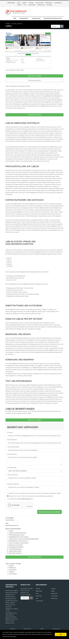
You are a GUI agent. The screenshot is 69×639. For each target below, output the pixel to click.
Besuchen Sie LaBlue (34, 557)
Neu (24, 4)
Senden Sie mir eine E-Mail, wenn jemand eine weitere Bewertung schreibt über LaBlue (35, 493)
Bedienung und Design (16, 545)
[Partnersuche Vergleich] (16, 11)
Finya (18, 2)
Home (14, 18)
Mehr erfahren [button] (13, 636)
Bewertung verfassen (15, 553)
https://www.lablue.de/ (12, 525)
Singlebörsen (24, 18)
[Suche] (62, 26)
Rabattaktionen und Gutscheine (18, 541)
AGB (41, 628)
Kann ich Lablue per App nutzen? (19, 543)
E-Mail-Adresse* (12, 439)
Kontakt (12, 628)
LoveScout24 (39, 2)
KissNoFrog (58, 2)
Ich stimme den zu (21, 499)
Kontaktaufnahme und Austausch (19, 537)
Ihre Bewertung (11, 467)
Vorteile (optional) (12, 474)
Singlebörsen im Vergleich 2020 (53, 18)
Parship (31, 2)
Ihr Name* (10, 432)
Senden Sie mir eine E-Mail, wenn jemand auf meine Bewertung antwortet (31, 496)
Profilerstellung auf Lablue (16, 535)
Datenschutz (27, 628)
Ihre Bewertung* (12, 454)
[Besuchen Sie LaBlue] (28, 50)
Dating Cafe (41, 4)
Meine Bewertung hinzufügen (49, 512)
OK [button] (61, 634)
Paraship (56, 96)
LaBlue (19, 4)
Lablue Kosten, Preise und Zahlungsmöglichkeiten (24, 539)
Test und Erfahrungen (15, 549)
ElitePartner (48, 2)
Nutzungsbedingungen (25, 499)
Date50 (24, 2)
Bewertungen (36, 18)
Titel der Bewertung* (13, 447)
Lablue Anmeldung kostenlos (17, 533)
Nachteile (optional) (13, 484)
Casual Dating (16, 23)
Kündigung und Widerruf (16, 547)
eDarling (49, 4)
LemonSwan (32, 4)
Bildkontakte (11, 2)
